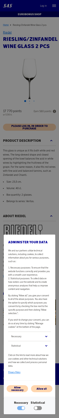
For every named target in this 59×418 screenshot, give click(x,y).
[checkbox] (38, 408)
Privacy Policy (14, 372)
